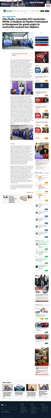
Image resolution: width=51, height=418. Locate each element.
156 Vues (4, 398)
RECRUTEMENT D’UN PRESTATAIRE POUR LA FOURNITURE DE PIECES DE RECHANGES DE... (41, 92)
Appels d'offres (23, 408)
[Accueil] (10, 11)
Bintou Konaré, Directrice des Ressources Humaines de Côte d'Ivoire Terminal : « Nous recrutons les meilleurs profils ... (13, 199)
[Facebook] (2, 412)
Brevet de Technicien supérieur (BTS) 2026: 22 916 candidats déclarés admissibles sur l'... (7, 394)
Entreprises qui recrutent (35, 408)
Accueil (3, 16)
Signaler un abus (47, 416)
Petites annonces (34, 407)
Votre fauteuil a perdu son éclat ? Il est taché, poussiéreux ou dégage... (41, 315)
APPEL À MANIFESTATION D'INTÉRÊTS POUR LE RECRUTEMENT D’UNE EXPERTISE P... (41, 107)
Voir (46, 80)
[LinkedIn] (4, 412)
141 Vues (28, 397)
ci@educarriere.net (45, 409)
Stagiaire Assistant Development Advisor (41, 187)
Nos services (33, 406)
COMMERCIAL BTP (41, 219)
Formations (22, 412)
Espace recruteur (34, 412)
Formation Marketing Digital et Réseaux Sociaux (43, 266)
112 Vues (40, 397)
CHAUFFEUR (40, 205)
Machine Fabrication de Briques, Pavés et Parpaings (41, 329)
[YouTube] (7, 412)
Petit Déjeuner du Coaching (42, 259)
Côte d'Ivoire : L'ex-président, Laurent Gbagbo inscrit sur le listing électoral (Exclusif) (23, 198)
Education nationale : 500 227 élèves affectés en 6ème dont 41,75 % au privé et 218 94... (43, 393)
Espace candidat (34, 411)
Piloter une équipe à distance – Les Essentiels (42, 252)
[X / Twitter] (9, 412)
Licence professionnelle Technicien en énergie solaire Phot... (43, 244)
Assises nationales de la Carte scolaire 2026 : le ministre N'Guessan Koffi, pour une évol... (31, 394)
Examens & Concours (24, 411)
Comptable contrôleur (41, 212)
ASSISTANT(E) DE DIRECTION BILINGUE (42, 178)
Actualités (22, 406)
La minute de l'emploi (24, 410)
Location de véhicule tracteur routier (41, 340)
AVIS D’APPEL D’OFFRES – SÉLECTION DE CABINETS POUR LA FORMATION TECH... (42, 122)
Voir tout (46, 65)
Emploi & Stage (23, 407)
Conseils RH (33, 410)
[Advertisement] (6, 67)
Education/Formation (11, 16)
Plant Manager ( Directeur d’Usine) (42, 196)
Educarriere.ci (5, 416)
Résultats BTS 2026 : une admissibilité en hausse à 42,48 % (19, 393)
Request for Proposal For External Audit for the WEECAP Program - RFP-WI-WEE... (42, 77)
